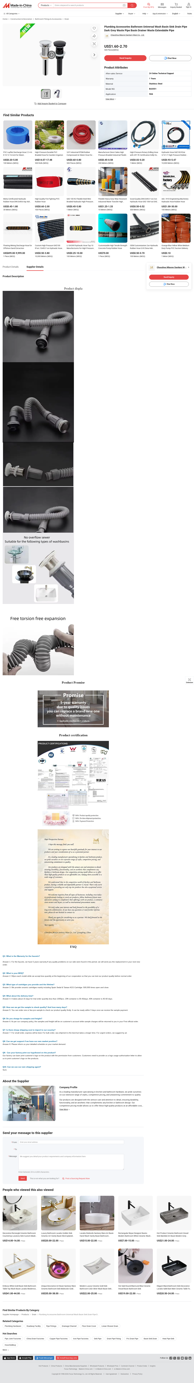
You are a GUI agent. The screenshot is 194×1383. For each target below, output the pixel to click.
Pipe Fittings (51, 1326)
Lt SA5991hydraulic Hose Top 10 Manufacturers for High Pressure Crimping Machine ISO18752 (80, 247)
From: (14, 1142)
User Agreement (111, 1374)
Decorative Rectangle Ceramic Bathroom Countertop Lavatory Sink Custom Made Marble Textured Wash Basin (19, 1236)
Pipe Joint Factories (13, 1338)
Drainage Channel (69, 1326)
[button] (124, 5)
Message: (13, 1156)
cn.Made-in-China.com (122, 1369)
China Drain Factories (35, 1338)
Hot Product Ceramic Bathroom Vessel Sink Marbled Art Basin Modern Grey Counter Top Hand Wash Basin (172, 1236)
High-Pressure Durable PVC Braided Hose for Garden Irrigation (49, 153)
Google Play (25, 1358)
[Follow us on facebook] (170, 1358)
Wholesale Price (112, 1366)
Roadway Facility (34, 1326)
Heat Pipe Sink (168, 1338)
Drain (67, 19)
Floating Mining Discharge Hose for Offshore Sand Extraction (17, 246)
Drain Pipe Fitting (114, 1338)
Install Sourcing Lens (68, 1358)
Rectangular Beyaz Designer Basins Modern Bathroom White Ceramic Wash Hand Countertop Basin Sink (134, 1236)
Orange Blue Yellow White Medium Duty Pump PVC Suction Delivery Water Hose (175, 247)
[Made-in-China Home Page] (17, 5)
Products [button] (45, 5)
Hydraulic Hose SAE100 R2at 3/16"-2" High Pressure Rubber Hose (174, 154)
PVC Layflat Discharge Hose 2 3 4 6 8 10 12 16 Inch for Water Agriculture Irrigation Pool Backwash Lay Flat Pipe (17, 154)
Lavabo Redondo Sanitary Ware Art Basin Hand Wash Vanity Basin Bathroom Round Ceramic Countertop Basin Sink (96, 1236)
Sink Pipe (97, 1338)
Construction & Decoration (21, 19)
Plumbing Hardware (13, 1326)
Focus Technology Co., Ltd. (78, 1374)
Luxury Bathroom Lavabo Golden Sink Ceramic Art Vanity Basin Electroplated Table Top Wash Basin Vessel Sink (57, 1236)
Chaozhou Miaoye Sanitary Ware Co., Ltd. (128, 35)
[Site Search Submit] (132, 5)
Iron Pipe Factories (80, 1338)
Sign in (188, 7)
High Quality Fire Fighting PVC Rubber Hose (47, 200)
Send (23, 1178)
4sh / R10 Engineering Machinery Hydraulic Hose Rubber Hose (175, 200)
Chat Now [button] (171, 58)
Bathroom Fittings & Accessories (48, 19)
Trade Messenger (44, 1358)
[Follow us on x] (174, 1358)
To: (16, 1149)
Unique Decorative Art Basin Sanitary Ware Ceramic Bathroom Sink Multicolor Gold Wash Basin (58, 1289)
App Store (9, 1358)
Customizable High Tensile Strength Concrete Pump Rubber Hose (112, 246)
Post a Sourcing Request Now (76, 1178)
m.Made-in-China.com (103, 1369)
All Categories (11, 13)
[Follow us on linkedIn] (190, 1358)
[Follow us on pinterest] (186, 1358)
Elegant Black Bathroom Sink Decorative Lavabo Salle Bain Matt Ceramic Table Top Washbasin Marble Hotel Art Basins (174, 1289)
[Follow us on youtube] (182, 1358)
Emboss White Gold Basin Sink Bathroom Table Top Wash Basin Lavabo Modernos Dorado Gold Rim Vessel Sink (19, 1289)
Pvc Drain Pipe (132, 1338)
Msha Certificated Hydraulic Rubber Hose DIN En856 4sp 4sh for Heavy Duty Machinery (16, 200)
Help (144, 13)
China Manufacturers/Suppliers (76, 1366)
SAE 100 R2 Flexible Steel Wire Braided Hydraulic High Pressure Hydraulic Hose (80, 200)
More (5, 1350)
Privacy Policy (137, 1374)
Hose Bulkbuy (10, 1345)
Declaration (125, 1374)
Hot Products (43, 1366)
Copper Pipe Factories (59, 1338)
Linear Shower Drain (110, 1326)
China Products (56, 1366)
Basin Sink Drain (150, 1338)
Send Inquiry (125, 58)
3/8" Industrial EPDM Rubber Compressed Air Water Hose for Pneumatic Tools (79, 154)
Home (5, 19)
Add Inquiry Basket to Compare (51, 103)
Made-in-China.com (86, 1369)
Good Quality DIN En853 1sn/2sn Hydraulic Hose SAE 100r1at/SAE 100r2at (143, 200)
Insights (152, 1366)
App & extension (159, 13)
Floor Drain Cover (89, 1326)
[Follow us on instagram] (178, 1358)
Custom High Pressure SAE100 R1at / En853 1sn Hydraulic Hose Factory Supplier (48, 247)
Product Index (142, 1366)
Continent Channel (127, 1366)
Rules (189, 13)
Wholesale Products (97, 1366)
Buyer (130, 13)
